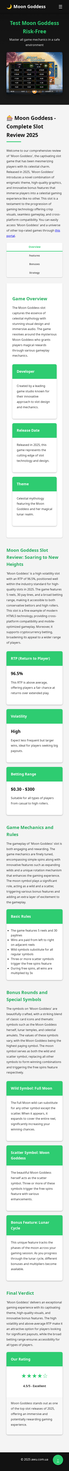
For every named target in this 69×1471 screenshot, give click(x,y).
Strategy (34, 272)
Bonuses (34, 264)
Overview (34, 247)
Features (34, 255)
